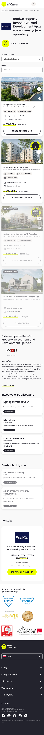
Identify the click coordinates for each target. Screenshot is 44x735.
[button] (39, 89)
